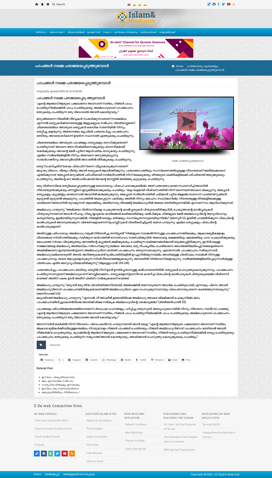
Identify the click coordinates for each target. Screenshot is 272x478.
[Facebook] (214, 4)
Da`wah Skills (211, 424)
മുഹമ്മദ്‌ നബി (93, 32)
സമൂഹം (107, 32)
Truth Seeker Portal (47, 436)
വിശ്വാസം (40, 32)
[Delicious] (209, 4)
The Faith (92, 444)
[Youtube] (229, 4)
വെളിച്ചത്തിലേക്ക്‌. (167, 32)
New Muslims (134, 432)
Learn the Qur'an (135, 448)
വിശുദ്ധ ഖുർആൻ (76, 32)
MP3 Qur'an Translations (179, 449)
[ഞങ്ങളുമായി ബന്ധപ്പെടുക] (48, 4)
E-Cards (39, 444)
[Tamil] (145, 4)
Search (60, 4)
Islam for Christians (98, 420)
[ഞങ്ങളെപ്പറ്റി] (42, 4)
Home (37, 474)
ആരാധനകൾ (56, 32)
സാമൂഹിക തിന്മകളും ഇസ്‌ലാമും (61, 384)
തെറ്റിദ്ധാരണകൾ (148, 32)
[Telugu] (139, 4)
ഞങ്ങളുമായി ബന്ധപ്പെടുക (79, 474)
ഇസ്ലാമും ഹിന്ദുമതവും (126, 32)
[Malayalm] (134, 4)
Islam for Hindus (97, 436)
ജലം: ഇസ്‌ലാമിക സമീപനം (57, 380)
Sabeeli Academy (136, 424)
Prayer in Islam (135, 440)
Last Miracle (94, 453)
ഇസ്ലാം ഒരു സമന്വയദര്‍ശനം (60, 388)
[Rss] (234, 4)
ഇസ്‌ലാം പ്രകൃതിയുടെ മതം (58, 377)
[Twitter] (224, 4)
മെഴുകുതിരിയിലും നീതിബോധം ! (61, 392)
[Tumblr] (219, 4)
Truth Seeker (94, 428)
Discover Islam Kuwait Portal (53, 428)
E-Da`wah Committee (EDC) (51, 420)
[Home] (37, 4)
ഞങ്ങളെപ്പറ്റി (52, 474)
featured (55, 344)
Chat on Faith (94, 461)
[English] (129, 4)
